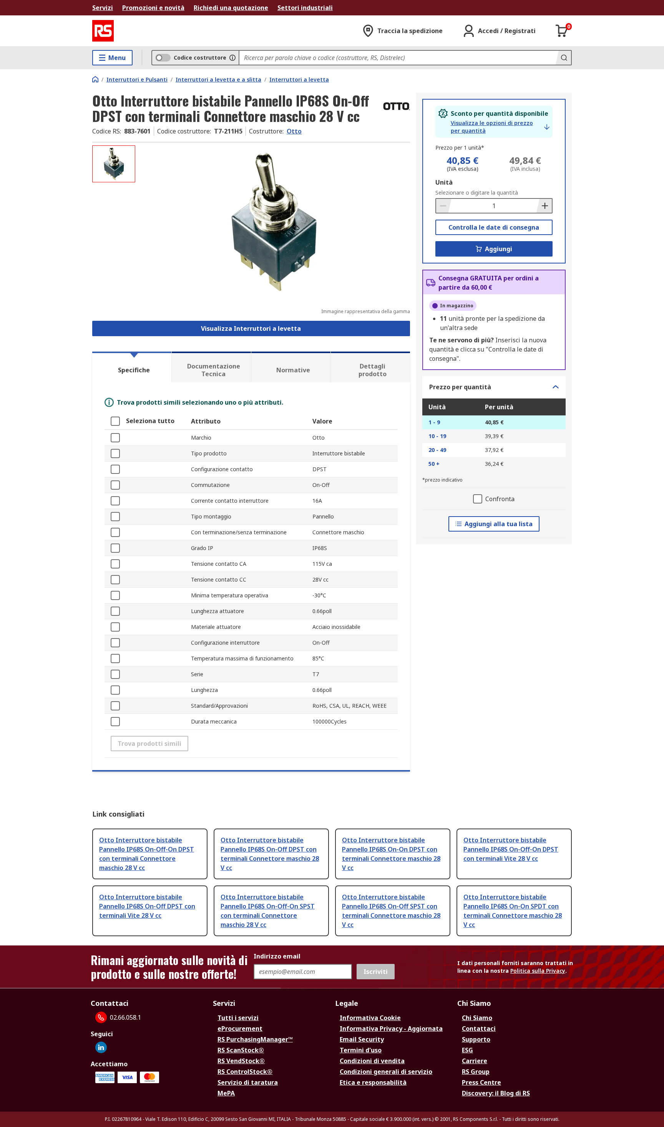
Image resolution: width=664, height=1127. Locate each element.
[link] (500, 127)
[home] (95, 79)
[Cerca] (563, 58)
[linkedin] (101, 1047)
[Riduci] (444, 206)
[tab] (131, 367)
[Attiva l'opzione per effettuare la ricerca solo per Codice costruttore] (232, 58)
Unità (444, 182)
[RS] (103, 31)
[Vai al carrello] (562, 31)
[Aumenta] (544, 206)
